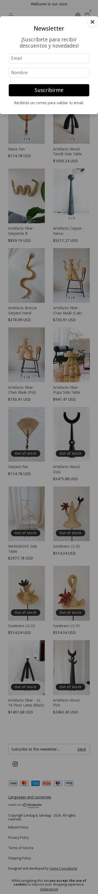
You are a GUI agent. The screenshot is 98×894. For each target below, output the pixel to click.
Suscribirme (49, 90)
